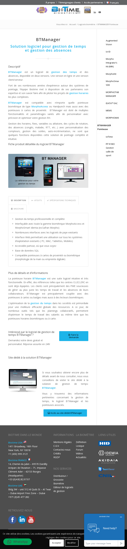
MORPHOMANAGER (112, 117)
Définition (81, 442)
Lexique (80, 445)
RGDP (56, 457)
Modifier (71, 542)
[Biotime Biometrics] (63, 12)
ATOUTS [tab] (38, 200)
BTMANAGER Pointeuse (104, 127)
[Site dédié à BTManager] (22, 380)
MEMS (109, 110)
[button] (17, 541)
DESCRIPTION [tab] (20, 200)
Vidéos (79, 453)
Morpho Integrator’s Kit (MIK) (111, 62)
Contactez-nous (61, 449)
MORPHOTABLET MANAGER (112, 94)
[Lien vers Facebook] (89, 12)
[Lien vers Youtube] (99, 12)
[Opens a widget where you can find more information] (104, 530)
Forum (79, 449)
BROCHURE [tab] (19, 208)
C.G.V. (56, 445)
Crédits (57, 453)
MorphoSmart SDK (112, 83)
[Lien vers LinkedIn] (94, 12)
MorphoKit (111, 73)
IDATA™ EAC (112, 103)
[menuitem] (50, 2)
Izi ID (108, 51)
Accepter (56, 542)
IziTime (109, 136)
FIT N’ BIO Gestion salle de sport (110, 149)
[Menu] (78, 12)
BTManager (49, 387)
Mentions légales (62, 442)
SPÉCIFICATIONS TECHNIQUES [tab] (63, 200)
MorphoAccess (39, 106)
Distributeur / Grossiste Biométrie (60, 479)
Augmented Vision (111, 42)
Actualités (81, 457)
